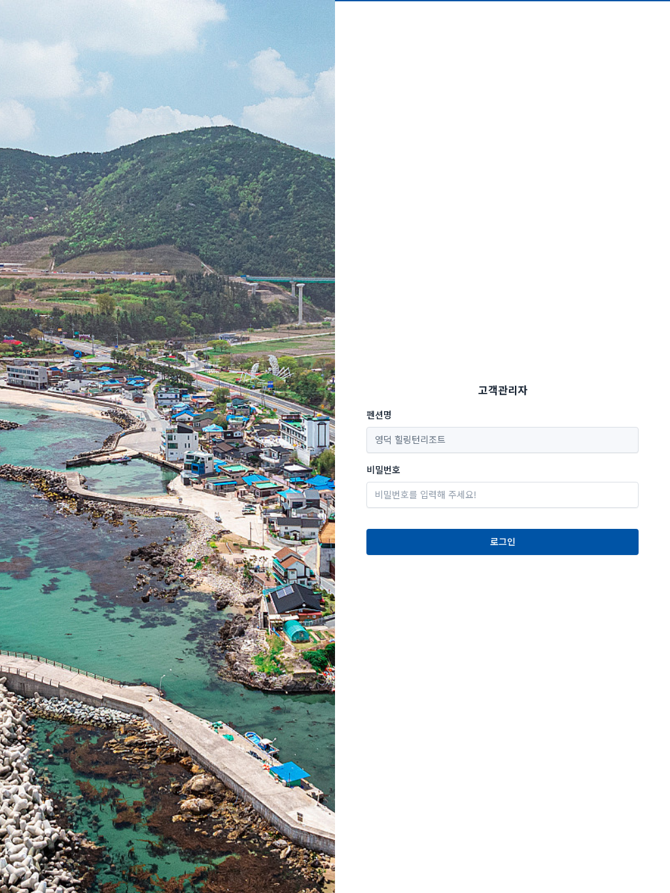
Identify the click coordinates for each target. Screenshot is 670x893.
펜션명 (379, 414)
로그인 (503, 541)
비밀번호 (383, 469)
